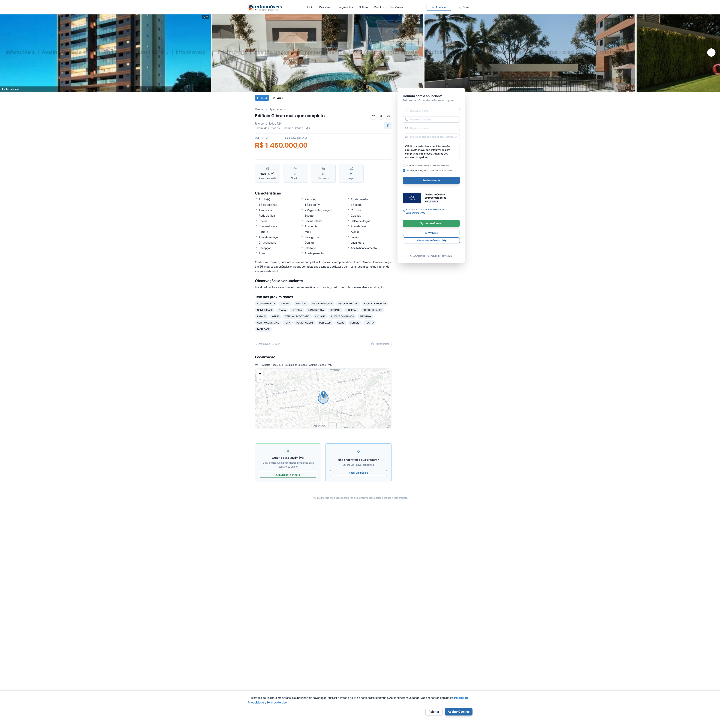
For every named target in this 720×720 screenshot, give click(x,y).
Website (433, 232)
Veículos (379, 7)
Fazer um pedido (358, 472)
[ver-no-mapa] (388, 125)
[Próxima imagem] (711, 52)
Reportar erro (382, 343)
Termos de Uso (277, 702)
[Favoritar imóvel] (373, 116)
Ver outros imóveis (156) (431, 240)
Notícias (363, 7)
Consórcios (396, 7)
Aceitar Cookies (459, 711)
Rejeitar (434, 711)
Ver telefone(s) (433, 223)
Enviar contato (431, 180)
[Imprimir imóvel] (389, 116)
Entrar (466, 7)
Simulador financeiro (288, 474)
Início (310, 7)
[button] (323, 394)
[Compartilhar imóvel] (381, 116)
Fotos (264, 98)
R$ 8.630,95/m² (294, 138)
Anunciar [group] (441, 7)
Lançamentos (345, 7)
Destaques (325, 7)
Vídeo (280, 98)
